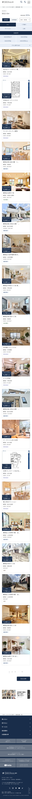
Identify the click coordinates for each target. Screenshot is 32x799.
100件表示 (14, 19)
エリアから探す (10, 7)
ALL (8, 24)
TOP (3, 7)
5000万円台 (8, 41)
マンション (8, 28)
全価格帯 (16, 33)
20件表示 (6, 19)
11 (22, 672)
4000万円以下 (8, 37)
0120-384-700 (7, 777)
